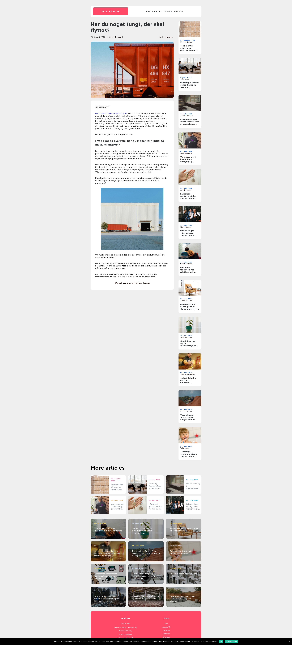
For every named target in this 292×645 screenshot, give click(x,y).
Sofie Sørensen (186, 337)
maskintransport (166, 37)
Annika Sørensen (186, 116)
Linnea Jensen (186, 227)
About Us (157, 11)
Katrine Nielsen (186, 42)
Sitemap (166, 637)
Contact (178, 11)
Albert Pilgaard (116, 37)
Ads (148, 11)
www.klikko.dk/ (127, 638)
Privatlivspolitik (231, 641)
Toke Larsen (185, 79)
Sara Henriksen (186, 264)
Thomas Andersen (187, 374)
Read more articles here (132, 283)
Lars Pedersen (186, 153)
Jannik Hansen (186, 190)
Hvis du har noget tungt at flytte (111, 113)
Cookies (168, 11)
